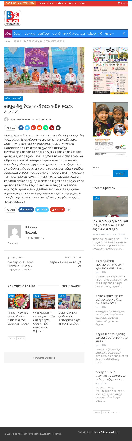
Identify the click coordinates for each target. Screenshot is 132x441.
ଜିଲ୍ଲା (17, 33)
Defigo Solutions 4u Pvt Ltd (107, 432)
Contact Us (70, 3)
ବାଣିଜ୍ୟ (91, 33)
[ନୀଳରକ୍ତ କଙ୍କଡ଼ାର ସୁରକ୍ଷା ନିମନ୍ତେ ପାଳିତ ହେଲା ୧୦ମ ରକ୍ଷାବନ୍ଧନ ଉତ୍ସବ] (19, 301)
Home (42, 3)
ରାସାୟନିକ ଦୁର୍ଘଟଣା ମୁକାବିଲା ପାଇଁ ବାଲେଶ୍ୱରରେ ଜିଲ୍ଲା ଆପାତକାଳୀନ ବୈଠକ (109, 300)
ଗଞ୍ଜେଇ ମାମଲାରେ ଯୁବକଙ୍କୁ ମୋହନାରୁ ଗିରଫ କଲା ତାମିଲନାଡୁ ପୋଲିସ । (112, 338)
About (50, 3)
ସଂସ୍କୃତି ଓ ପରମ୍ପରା (74, 33)
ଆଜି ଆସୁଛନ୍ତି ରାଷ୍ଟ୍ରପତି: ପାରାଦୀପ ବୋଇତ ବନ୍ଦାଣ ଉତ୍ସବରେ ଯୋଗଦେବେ (21, 266)
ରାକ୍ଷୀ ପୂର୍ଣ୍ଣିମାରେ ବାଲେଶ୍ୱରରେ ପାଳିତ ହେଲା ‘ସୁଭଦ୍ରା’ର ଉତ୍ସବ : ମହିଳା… (110, 265)
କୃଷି (100, 33)
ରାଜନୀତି (56, 33)
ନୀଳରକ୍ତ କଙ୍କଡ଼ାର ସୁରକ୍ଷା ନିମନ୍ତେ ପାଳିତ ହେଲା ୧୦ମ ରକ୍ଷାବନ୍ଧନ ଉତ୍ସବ (110, 225)
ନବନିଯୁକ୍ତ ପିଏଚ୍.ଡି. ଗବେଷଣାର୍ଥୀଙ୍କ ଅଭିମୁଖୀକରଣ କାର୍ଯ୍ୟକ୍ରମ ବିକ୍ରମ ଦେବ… (111, 376)
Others (82, 3)
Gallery (59, 3)
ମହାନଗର (30, 33)
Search (96, 167)
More (107, 33)
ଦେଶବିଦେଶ (44, 33)
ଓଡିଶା (8, 33)
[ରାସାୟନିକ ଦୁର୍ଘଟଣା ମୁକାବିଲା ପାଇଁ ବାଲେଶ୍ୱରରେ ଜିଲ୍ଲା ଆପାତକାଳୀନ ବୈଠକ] (69, 301)
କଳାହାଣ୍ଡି (17, 98)
